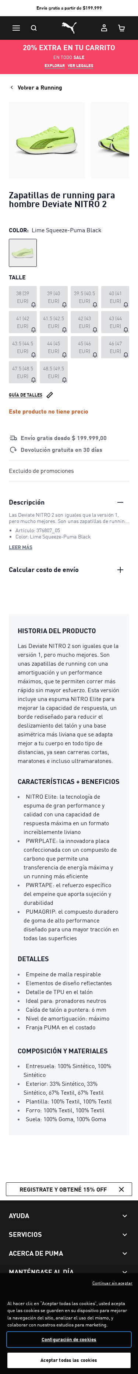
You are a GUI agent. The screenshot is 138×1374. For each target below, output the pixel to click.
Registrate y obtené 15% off (63, 1189)
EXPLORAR (55, 65)
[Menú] (16, 28)
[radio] (23, 253)
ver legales (80, 65)
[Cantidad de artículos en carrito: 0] (121, 28)
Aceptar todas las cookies (68, 1360)
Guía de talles (25, 395)
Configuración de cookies (69, 1339)
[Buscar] (33, 28)
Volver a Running (40, 87)
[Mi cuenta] (104, 28)
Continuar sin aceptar (112, 1283)
